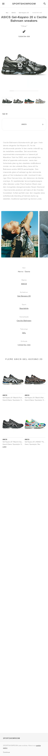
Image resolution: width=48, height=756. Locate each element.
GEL (24, 333)
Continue (6, 752)
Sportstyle (24, 308)
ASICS (14, 12)
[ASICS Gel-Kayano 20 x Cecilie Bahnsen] (7, 101)
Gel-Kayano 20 (24, 12)
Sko (7, 12)
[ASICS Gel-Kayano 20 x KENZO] (29, 101)
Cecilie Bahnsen (24, 321)
